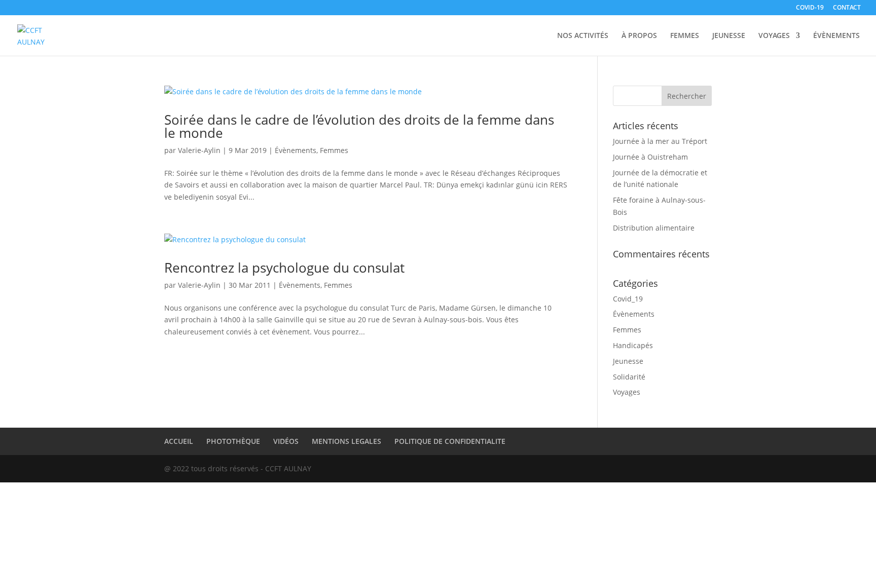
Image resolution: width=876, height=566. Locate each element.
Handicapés (633, 345)
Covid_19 (628, 299)
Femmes (334, 150)
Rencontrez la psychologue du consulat (284, 267)
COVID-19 (810, 8)
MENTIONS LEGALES (346, 441)
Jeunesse (628, 361)
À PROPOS (639, 36)
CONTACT (847, 8)
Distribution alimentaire (654, 228)
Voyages (626, 392)
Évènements (295, 150)
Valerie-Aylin (199, 150)
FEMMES (684, 36)
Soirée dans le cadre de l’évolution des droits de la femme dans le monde (359, 126)
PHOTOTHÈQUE (233, 441)
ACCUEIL (178, 441)
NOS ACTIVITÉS (582, 36)
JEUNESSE (728, 36)
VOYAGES (774, 36)
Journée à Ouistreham (650, 157)
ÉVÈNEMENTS (836, 36)
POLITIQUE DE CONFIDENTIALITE (449, 441)
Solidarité (629, 377)
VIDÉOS (286, 441)
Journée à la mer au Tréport (660, 141)
